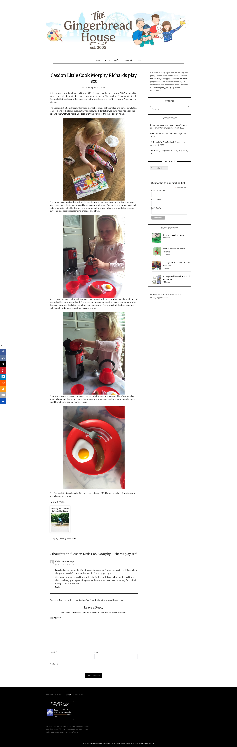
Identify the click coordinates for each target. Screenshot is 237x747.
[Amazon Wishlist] (3, 389)
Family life (128, 60)
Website (54, 663)
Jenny (71, 694)
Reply (57, 587)
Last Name (156, 208)
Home (97, 60)
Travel (139, 60)
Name (53, 652)
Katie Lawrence (62, 561)
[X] (3, 364)
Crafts (116, 60)
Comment (55, 618)
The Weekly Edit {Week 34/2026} (164, 150)
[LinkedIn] (3, 377)
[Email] (3, 395)
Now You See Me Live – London (163, 133)
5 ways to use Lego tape (173, 235)
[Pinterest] (3, 370)
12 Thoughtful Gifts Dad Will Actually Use (167, 142)
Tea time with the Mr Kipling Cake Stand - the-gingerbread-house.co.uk (91, 600)
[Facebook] (3, 352)
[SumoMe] (3, 401)
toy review (71, 538)
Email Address (158, 190)
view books (70, 719)
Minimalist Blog (132, 743)
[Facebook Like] (3, 358)
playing (62, 538)
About (107, 60)
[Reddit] (3, 383)
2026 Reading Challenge (59, 704)
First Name (156, 199)
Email (98, 652)
